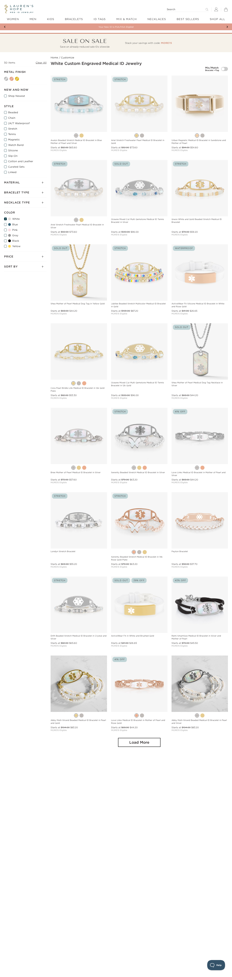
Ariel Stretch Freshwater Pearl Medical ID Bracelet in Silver (77, 226)
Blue (15, 224)
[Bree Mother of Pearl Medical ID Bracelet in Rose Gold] (84, 468)
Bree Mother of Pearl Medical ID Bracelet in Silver (76, 472)
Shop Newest (16, 96)
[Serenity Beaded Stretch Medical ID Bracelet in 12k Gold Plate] (139, 468)
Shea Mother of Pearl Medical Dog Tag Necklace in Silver (197, 384)
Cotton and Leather (20, 161)
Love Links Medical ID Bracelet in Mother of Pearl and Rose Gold (138, 721)
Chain (11, 117)
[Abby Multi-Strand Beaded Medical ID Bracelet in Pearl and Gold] (76, 715)
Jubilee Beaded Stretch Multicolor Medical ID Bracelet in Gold (138, 305)
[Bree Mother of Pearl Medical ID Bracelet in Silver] (73, 467)
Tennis (12, 134)
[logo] (18, 9)
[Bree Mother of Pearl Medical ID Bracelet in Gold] (79, 468)
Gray (15, 235)
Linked (12, 172)
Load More (139, 742)
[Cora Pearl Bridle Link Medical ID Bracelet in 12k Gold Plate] (73, 383)
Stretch (12, 128)
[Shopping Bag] (226, 9)
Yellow (16, 246)
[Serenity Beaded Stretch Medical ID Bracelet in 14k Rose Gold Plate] (145, 468)
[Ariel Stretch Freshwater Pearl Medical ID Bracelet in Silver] (142, 135)
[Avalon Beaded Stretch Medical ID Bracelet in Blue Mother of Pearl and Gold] (81, 135)
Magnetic (14, 139)
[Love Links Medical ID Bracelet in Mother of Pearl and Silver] (197, 467)
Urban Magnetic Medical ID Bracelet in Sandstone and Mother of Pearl (199, 141)
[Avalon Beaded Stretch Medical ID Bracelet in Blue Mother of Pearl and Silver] (76, 135)
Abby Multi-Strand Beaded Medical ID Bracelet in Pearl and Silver (199, 721)
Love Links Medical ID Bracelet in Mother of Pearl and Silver (199, 474)
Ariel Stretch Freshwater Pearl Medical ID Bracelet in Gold (137, 141)
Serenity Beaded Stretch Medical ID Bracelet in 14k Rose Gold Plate (137, 558)
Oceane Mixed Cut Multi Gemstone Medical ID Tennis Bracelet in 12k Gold (137, 384)
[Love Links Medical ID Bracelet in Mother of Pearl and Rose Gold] (202, 468)
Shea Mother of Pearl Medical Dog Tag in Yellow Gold (78, 303)
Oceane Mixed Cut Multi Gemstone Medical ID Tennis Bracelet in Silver (137, 220)
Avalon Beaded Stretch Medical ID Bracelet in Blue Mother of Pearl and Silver (76, 141)
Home (54, 57)
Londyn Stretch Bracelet (63, 551)
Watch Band (16, 145)
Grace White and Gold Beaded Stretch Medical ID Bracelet (197, 220)
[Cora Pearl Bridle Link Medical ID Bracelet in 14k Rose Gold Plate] (84, 383)
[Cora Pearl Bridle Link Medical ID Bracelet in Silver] (79, 383)
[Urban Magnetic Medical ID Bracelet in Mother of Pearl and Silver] (202, 135)
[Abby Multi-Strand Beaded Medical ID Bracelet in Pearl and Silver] (81, 715)
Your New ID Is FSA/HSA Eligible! (116, 27)
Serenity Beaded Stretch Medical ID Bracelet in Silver (138, 472)
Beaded (13, 112)
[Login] (216, 9)
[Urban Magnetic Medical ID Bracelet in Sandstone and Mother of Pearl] (197, 135)
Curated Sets (16, 166)
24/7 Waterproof (19, 123)
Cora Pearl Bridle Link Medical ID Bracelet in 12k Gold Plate (77, 389)
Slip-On (12, 156)
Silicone (13, 150)
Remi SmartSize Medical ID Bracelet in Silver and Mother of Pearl (196, 637)
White (16, 219)
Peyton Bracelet (180, 551)
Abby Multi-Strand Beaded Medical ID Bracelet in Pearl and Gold (78, 721)
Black (15, 240)
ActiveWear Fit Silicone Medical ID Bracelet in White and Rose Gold (198, 305)
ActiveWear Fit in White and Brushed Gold (132, 636)
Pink (14, 230)
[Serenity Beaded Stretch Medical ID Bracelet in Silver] (133, 467)
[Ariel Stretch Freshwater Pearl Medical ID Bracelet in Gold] (136, 135)
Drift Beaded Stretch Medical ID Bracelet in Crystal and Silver (78, 637)
